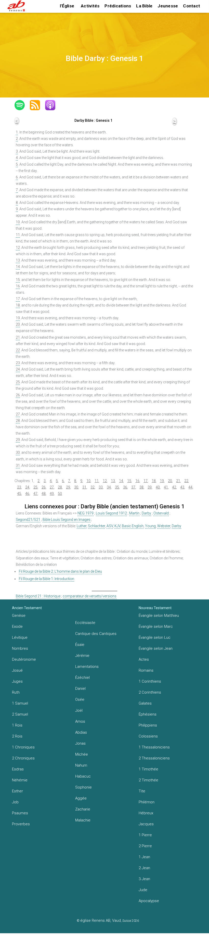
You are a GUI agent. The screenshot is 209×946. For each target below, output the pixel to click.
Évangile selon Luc (155, 637)
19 (18, 318)
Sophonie (83, 787)
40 (158, 487)
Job (15, 802)
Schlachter (96, 526)
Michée (81, 754)
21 (18, 337)
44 (190, 487)
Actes (144, 659)
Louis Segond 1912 (111, 513)
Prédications (117, 5)
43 (182, 487)
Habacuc (83, 776)
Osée (79, 699)
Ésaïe (79, 644)
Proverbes (21, 824)
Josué (17, 670)
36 (125, 487)
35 (117, 487)
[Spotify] (22, 105)
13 (18, 260)
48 (44, 494)
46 (27, 494)
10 (18, 222)
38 (141, 487)
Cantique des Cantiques (95, 633)
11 (18, 235)
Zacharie (82, 809)
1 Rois (17, 725)
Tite (142, 791)
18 (18, 305)
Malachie (82, 820)
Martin (134, 513)
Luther (81, 526)
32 (92, 487)
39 (150, 487)
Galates (145, 703)
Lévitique (20, 637)
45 (19, 494)
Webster (163, 526)
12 (18, 247)
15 (18, 280)
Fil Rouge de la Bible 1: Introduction (46, 579)
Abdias (81, 732)
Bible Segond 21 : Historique (38, 596)
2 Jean (144, 868)
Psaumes (20, 813)
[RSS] (37, 105)
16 (18, 286)
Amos (80, 721)
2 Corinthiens (150, 692)
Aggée (81, 798)
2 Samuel (20, 714)
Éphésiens (147, 714)
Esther (17, 791)
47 (35, 494)
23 (18, 363)
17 (18, 299)
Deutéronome (24, 659)
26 (18, 395)
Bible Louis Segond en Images (66, 520)
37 (133, 487)
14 (18, 267)
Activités (90, 5)
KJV (117, 526)
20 (18, 324)
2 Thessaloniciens (154, 758)
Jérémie (82, 655)
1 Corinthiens (150, 681)
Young (150, 526)
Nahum (81, 765)
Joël (79, 710)
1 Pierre (145, 835)
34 (109, 487)
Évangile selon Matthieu (159, 615)
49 (52, 494)
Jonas (80, 743)
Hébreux (146, 813)
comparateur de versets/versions (89, 596)
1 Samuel (20, 703)
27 (18, 414)
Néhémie (20, 780)
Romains (146, 670)
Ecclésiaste (85, 622)
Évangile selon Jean (156, 648)
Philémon (146, 802)
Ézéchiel (82, 677)
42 (174, 487)
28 (18, 421)
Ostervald (161, 513)
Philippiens (148, 725)
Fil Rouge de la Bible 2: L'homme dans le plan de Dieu (60, 571)
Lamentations (87, 666)
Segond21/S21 (28, 520)
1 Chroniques (23, 747)
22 (18, 350)
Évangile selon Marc (156, 626)
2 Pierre (145, 846)
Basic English (132, 526)
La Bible (144, 5)
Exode (17, 626)
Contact (191, 5)
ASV (110, 526)
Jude (143, 890)
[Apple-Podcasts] (52, 105)
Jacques (146, 824)
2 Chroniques (23, 758)
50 (60, 494)
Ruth (16, 692)
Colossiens (148, 736)
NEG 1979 (85, 513)
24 (18, 369)
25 (18, 382)
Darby (146, 513)
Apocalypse (149, 901)
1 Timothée (148, 769)
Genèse (18, 615)
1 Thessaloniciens (154, 747)
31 (18, 465)
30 (18, 452)
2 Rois (17, 736)
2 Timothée (148, 780)
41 (166, 487)
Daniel (80, 688)
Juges (17, 681)
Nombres (20, 648)
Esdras (18, 769)
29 (18, 440)
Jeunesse (168, 5)
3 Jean (144, 879)
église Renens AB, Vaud (100, 920)
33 (101, 487)
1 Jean (144, 857)
